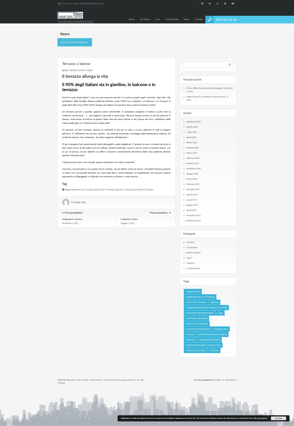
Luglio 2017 (192, 200)
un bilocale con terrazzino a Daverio (105, 176)
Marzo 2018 (192, 179)
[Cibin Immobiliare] (70, 17)
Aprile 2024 (191, 137)
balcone (119, 189)
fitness (190, 334)
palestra (191, 340)
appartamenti (193, 291)
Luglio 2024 (192, 132)
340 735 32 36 (226, 19)
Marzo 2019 (192, 153)
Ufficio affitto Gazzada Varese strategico (205, 88)
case (220, 313)
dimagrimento (221, 329)
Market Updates (194, 253)
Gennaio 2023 (193, 148)
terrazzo (148, 189)
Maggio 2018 (192, 174)
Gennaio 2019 (193, 163)
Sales (90, 70)
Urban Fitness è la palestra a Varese (203, 97)
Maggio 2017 (192, 205)
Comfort (82, 70)
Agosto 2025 (192, 127)
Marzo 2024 (192, 142)
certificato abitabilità (197, 318)
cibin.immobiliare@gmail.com (88, 3)
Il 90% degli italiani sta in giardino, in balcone (104, 85)
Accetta (278, 418)
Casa (157, 19)
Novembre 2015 (193, 215)
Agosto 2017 (192, 194)
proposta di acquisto (209, 340)
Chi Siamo (145, 19)
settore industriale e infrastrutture (204, 345)
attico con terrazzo (105, 189)
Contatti (199, 19)
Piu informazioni (260, 418)
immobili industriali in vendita (212, 334)
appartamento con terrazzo (79, 189)
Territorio (191, 263)
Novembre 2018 (193, 168)
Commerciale (171, 19)
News (186, 19)
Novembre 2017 (193, 189)
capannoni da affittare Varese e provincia (207, 307)
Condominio (192, 247)
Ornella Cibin (80, 202)
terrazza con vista (133, 189)
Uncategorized (193, 268)
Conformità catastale (197, 323)
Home (132, 19)
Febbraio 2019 (193, 158)
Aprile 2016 (191, 210)
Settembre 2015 (194, 221)
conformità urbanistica (198, 329)
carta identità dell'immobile (200, 313)
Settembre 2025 (194, 122)
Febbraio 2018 (193, 184)
